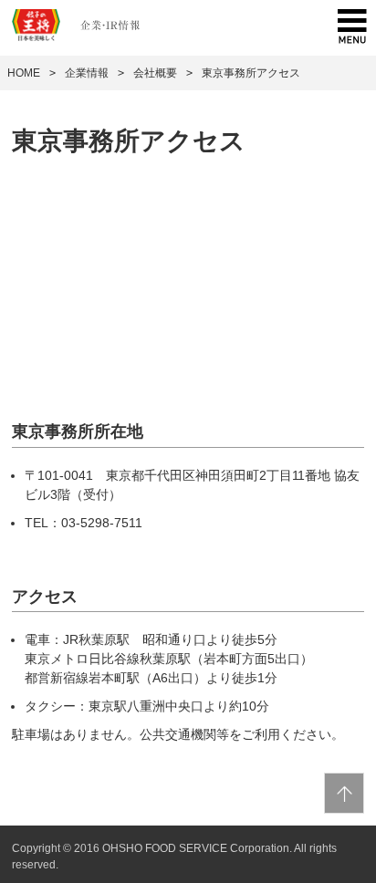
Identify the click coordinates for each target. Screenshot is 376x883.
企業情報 (87, 73)
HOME (23, 73)
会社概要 (155, 73)
